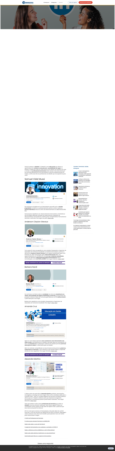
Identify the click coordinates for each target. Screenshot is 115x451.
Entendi (110, 448)
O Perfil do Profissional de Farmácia (34, 418)
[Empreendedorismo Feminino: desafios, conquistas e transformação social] (76, 200)
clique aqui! (61, 259)
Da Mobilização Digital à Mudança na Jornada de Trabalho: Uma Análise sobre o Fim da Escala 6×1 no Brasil (85, 214)
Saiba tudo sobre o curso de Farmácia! (35, 424)
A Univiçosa (46, 2)
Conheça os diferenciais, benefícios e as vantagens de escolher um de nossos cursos (84, 181)
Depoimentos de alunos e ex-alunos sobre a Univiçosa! (84, 188)
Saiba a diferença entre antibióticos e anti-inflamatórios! (40, 430)
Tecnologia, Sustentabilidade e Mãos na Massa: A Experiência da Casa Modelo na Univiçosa (81, 222)
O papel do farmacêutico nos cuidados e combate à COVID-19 (41, 427)
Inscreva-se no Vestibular (85, 2)
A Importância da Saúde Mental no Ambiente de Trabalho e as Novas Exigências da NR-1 (84, 207)
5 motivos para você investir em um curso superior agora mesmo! (84, 194)
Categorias (53, 2)
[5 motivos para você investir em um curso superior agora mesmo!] (76, 194)
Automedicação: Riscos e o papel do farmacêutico (38, 436)
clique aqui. (51, 218)
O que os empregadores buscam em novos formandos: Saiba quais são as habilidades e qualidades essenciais (85, 173)
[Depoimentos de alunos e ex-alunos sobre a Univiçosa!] (76, 187)
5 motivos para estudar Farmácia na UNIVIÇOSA (37, 421)
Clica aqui (62, 412)
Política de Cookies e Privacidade (64, 447)
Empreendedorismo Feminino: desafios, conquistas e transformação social (83, 200)
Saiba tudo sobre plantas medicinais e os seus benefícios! (40, 433)
